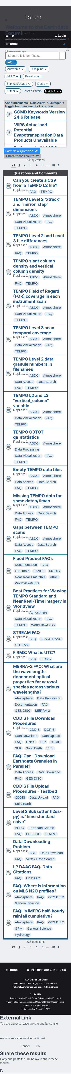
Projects (30, 76)
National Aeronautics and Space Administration (35, 987)
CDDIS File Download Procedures (34, 721)
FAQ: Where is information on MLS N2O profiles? (39, 888)
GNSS (30, 742)
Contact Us (35, 994)
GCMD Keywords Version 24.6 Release (39, 114)
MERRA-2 (42, 710)
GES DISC (23, 710)
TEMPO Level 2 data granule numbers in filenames (33, 364)
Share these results (20, 156)
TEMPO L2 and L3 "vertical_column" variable (31, 400)
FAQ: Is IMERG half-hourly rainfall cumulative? (38, 913)
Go (38, 1046)
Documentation (26, 565)
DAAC (11, 76)
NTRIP (55, 742)
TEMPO (46, 191)
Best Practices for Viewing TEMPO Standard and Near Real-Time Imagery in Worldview (39, 598)
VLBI (50, 748)
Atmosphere (52, 215)
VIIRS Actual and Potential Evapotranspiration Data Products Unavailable (38, 132)
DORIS (49, 729)
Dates (41, 83)
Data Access (24, 382)
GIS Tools (22, 571)
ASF (32, 853)
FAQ (32, 191)
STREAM (22, 645)
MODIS (54, 571)
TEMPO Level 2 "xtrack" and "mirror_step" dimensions (36, 204)
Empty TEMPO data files (37, 469)
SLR (18, 748)
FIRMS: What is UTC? (34, 652)
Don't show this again (17, 52)
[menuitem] (28, 970)
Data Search (47, 382)
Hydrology (22, 935)
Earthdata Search (41, 828)
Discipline (37, 69)
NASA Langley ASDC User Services (42, 983)
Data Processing (27, 449)
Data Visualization (28, 222)
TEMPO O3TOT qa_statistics (28, 434)
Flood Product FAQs (33, 558)
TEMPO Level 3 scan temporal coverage (33, 330)
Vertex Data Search (40, 859)
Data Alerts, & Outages (45, 102)
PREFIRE (33, 834)
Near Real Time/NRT (30, 577)
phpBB (24, 998)
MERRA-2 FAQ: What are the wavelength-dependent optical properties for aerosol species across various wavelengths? (37, 679)
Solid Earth (34, 748)
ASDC (34, 215)
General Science (27, 903)
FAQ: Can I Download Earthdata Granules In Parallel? (35, 761)
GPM (18, 928)
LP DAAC (33, 878)
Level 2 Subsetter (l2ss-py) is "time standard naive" (37, 816)
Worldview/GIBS (27, 583)
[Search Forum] (63, 53)
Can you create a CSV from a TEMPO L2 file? (35, 183)
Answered (14, 69)
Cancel (25, 1046)
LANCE (39, 571)
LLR (43, 742)
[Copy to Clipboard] (1, 1071)
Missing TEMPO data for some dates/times (37, 498)
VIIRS (54, 577)
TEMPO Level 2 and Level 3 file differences (38, 238)
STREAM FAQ (26, 632)
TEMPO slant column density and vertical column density (34, 266)
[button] (13, 165)
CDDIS (34, 729)
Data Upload (51, 736)
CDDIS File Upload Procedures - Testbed (35, 789)
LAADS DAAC (51, 639)
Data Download (26, 736)
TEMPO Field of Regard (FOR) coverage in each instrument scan (36, 296)
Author (11, 91)
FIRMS (46, 659)
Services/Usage (17, 83)
